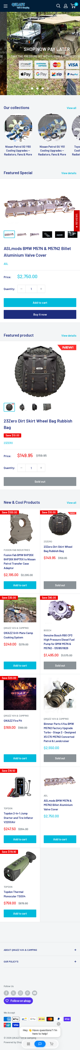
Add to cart (40, 302)
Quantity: (9, 289)
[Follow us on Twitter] (13, 993)
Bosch (47, 630)
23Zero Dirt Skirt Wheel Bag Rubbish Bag (58, 549)
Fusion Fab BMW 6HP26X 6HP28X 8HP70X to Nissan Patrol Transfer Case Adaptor (20, 561)
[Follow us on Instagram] (20, 993)
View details (68, 173)
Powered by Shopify (14, 1042)
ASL (6, 263)
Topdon (8, 808)
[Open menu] (5, 6)
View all (71, 108)
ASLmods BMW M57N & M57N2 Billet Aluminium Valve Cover (58, 805)
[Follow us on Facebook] (6, 993)
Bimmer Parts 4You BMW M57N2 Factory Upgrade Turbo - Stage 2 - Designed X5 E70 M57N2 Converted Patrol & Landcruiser (60, 732)
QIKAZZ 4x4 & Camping (16, 627)
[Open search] (58, 6)
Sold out (40, 481)
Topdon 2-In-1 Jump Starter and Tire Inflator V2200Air (18, 818)
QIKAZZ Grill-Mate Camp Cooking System (18, 635)
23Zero (8, 443)
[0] (73, 6)
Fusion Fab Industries (17, 550)
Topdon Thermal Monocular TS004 (14, 894)
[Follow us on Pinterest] (27, 993)
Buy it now (40, 314)
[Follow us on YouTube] (34, 993)
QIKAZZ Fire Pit (13, 720)
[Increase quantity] (41, 289)
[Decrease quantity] (21, 289)
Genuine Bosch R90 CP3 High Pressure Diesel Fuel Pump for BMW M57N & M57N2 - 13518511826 (59, 642)
